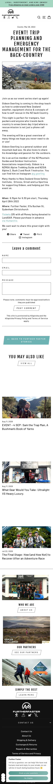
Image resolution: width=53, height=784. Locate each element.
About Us (26, 610)
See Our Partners (26, 652)
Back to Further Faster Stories (28, 340)
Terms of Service (40, 318)
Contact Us (26, 723)
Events (21, 27)
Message (8, 280)
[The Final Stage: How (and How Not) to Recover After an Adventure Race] (26, 523)
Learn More (26, 695)
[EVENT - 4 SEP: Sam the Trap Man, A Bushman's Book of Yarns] (26, 393)
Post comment (26, 308)
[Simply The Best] (26, 672)
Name (5, 255)
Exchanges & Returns (26, 744)
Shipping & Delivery (26, 740)
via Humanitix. (10, 220)
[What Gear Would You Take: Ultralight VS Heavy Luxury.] (26, 458)
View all (26, 363)
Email (6, 268)
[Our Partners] (26, 630)
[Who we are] (26, 587)
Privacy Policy (21, 318)
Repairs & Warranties (26, 749)
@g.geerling (38, 173)
